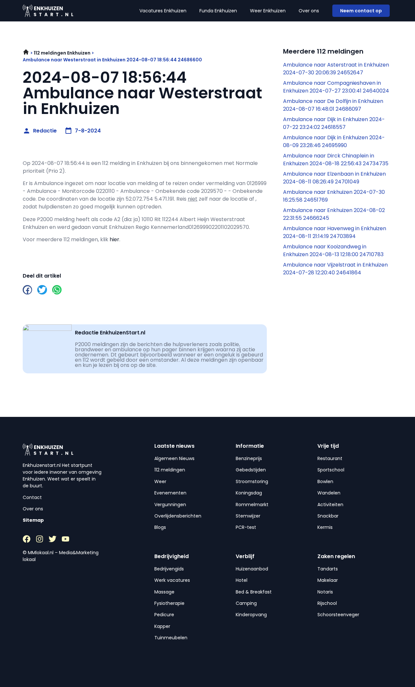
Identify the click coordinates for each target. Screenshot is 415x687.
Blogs (160, 527)
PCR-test (246, 527)
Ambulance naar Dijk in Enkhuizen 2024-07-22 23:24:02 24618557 (334, 123)
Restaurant (329, 458)
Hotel (241, 580)
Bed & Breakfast (254, 592)
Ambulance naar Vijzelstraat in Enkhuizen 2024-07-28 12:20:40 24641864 (335, 268)
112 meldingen (169, 470)
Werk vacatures (172, 580)
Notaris (325, 592)
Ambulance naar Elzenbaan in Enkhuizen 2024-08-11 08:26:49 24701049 (334, 177)
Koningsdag (249, 493)
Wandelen (328, 493)
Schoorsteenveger (338, 614)
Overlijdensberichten (177, 516)
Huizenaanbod (252, 569)
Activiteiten (330, 504)
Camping (246, 603)
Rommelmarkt (252, 504)
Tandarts (327, 569)
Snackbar (327, 516)
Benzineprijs (249, 458)
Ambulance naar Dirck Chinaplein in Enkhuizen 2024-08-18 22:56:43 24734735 (335, 159)
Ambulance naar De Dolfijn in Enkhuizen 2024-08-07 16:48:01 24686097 (333, 105)
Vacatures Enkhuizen (162, 10)
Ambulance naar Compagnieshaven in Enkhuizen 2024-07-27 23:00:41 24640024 (336, 86)
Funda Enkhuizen (218, 10)
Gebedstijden (251, 470)
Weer (160, 481)
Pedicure (164, 614)
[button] (27, 289)
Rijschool (327, 603)
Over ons (309, 10)
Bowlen (325, 481)
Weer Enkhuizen (268, 10)
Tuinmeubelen (170, 637)
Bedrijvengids (169, 569)
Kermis (325, 527)
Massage (164, 592)
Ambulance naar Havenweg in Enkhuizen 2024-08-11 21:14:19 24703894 (334, 232)
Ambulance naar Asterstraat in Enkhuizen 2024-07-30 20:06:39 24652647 (336, 68)
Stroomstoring (252, 481)
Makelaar (327, 580)
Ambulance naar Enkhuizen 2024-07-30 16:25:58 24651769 (334, 196)
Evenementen (170, 493)
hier (114, 239)
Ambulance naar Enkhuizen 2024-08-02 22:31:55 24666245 (334, 214)
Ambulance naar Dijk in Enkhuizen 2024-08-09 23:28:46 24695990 (334, 141)
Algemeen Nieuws (174, 458)
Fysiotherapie (169, 603)
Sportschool (330, 470)
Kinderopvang (251, 614)
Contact (32, 497)
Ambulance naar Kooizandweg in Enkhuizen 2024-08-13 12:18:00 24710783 (333, 250)
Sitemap (33, 520)
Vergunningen (170, 504)
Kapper (162, 626)
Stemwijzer (248, 516)
